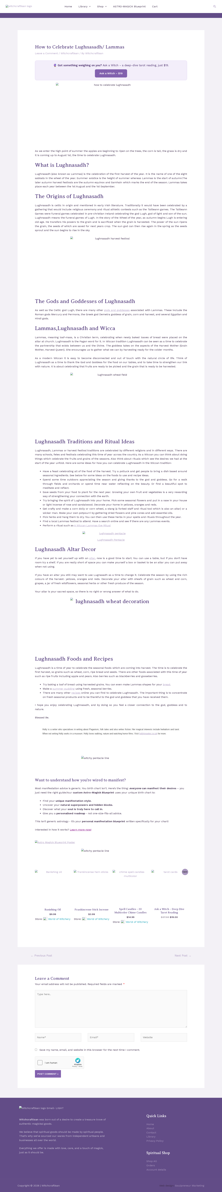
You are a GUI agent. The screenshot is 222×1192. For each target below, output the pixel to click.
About (150, 1128)
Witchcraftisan (70, 53)
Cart (154, 6)
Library (82, 6)
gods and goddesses (117, 310)
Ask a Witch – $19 (111, 73)
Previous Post (41, 955)
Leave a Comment (46, 53)
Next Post (183, 955)
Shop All (151, 1161)
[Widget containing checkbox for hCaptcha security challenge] (59, 1062)
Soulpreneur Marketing (189, 1185)
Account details (156, 1169)
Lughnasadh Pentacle (111, 539)
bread (166, 684)
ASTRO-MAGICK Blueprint (129, 6)
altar (92, 558)
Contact (151, 1132)
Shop (100, 6)
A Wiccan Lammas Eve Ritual (92, 525)
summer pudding (63, 688)
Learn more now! (80, 829)
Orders (150, 1165)
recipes (75, 692)
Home (68, 6)
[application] (89, 6)
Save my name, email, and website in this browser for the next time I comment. (89, 1049)
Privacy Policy (154, 1140)
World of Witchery (59, 919)
